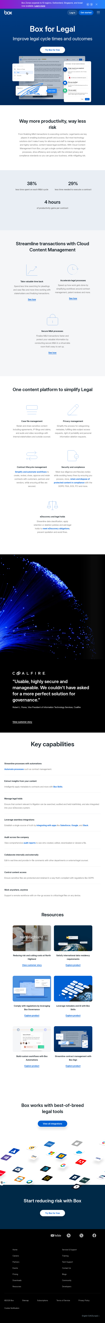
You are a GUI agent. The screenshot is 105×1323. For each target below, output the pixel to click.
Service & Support (69, 1250)
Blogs (64, 1274)
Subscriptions (42, 1300)
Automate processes (14, 769)
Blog (68, 1235)
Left (87, 4)
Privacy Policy (84, 1300)
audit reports (30, 843)
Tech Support (67, 1262)
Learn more (39, 6)
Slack (85, 825)
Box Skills (57, 786)
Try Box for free (52, 50)
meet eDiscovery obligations (56, 528)
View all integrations (52, 1123)
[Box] (8, 12)
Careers (16, 1256)
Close (96, 4)
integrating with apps (46, 825)
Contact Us (66, 1268)
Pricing (15, 1274)
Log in (72, 12)
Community (66, 1280)
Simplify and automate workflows (31, 472)
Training (65, 1256)
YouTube (55, 1235)
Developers (66, 1286)
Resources (17, 1286)
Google (74, 825)
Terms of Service (63, 1300)
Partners (16, 1262)
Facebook (94, 1235)
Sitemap (25, 1300)
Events (15, 1268)
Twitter (81, 1235)
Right (91, 4)
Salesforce (65, 825)
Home (15, 1250)
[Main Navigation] (99, 12)
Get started (86, 12)
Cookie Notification (11, 1308)
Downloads (17, 1280)
